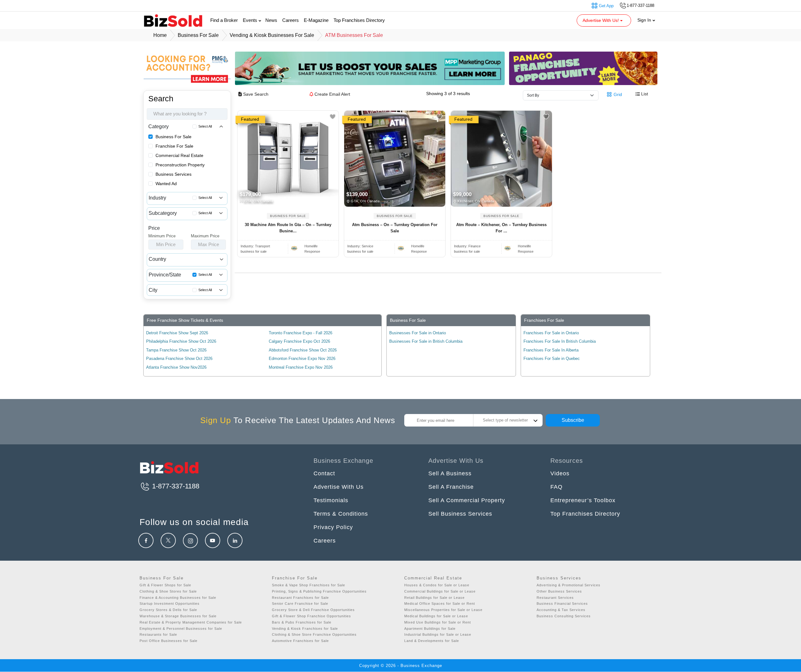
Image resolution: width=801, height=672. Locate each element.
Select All (205, 126)
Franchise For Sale (174, 146)
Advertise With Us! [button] (601, 20)
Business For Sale (173, 136)
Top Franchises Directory (359, 20)
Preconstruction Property (180, 164)
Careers (290, 20)
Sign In (644, 20)
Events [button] (250, 20)
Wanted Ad (166, 183)
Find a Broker (224, 20)
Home (160, 35)
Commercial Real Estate (179, 155)
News (271, 20)
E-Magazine (316, 20)
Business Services (173, 174)
